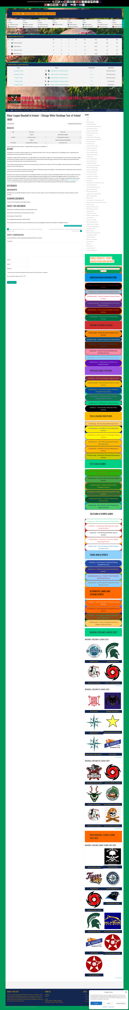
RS (107, 39)
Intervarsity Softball (91, 219)
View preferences (121, 1003)
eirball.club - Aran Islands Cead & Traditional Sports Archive (103, 506)
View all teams (118, 685)
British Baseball (90, 204)
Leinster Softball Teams (92, 152)
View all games (118, 88)
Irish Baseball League (91, 124)
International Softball (92, 235)
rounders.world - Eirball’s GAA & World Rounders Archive (103, 486)
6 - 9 (92, 81)
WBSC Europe (90, 198)
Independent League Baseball (94, 193)
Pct (96, 39)
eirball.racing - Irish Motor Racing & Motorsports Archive (103, 456)
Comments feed (89, 999)
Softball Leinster (90, 143)
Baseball (67, 226)
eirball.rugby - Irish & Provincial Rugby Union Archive (103, 334)
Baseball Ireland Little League (93, 137)
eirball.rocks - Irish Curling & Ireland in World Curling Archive (103, 547)
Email (9, 264)
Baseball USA (45, 110)
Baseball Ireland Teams (92, 128)
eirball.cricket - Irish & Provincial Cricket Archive (103, 339)
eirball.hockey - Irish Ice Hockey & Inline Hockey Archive (103, 297)
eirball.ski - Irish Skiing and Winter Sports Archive (103, 534)
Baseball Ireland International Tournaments (97, 202)
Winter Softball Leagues (92, 222)
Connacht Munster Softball (93, 165)
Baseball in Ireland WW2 (92, 130)
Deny (108, 1003)
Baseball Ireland (18, 110)
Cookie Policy (105, 1006)
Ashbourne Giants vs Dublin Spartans (59, 74)
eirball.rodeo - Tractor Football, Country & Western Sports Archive (103, 623)
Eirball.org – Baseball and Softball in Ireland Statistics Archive (68, 100)
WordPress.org (88, 1001)
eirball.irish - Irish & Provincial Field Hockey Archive (103, 345)
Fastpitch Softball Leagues (93, 215)
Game (56, 67)
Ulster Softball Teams (92, 161)
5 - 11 (91, 77)
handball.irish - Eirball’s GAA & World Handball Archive (103, 479)
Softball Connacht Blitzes (92, 176)
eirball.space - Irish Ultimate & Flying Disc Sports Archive (103, 610)
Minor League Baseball (92, 191)
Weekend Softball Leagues (93, 226)
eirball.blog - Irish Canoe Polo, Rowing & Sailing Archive (103, 436)
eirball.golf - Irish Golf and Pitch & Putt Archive (103, 357)
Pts (85, 39)
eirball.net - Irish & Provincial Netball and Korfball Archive (103, 352)
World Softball (90, 241)
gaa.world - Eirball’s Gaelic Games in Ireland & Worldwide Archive (103, 472)
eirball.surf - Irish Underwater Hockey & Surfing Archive (103, 603)
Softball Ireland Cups (91, 213)
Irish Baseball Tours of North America (95, 182)
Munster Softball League (92, 169)
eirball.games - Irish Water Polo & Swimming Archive (103, 429)
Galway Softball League (92, 167)
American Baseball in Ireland (93, 187)
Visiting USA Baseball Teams (74, 123)
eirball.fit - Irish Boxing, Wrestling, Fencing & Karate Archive (103, 527)
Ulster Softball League (92, 158)
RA (117, 39)
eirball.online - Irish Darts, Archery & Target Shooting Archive (103, 540)
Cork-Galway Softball (91, 171)
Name (9, 259)
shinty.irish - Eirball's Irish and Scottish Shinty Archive (103, 570)
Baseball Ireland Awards (92, 133)
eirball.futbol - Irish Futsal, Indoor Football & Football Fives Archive (103, 391)
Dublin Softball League (92, 148)
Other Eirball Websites (89, 110)
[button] (126, 992)
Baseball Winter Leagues (92, 209)
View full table (118, 56)
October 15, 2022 (18, 84)
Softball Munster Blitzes (92, 178)
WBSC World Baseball (54, 110)
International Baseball (75, 226)
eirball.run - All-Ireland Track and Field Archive (103, 521)
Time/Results (91, 67)
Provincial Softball (35, 110)
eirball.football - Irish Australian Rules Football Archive (103, 384)
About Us (80, 110)
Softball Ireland (64, 110)
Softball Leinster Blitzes (92, 154)
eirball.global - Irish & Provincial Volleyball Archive (103, 318)
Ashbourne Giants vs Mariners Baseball (59, 84)
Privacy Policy (111, 1006)
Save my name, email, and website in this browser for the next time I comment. (28, 272)
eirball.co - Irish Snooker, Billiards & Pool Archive (103, 409)
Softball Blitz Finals (91, 228)
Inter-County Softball (92, 174)
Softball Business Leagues (93, 224)
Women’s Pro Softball (92, 239)
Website (9, 268)
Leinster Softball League (92, 145)
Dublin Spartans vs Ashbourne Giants (59, 70)
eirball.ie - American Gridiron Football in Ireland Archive (103, 286)
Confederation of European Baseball (95, 200)
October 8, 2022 (18, 81)
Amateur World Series (92, 185)
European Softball (91, 237)
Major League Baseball (92, 189)
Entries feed (88, 996)
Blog (12, 110)
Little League (27, 110)
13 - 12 (91, 84)
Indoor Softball (90, 217)
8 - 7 (92, 70)
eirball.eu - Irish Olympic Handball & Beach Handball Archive (103, 563)
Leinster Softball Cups (92, 150)
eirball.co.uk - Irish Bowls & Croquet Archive (103, 403)
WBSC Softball (73, 110)
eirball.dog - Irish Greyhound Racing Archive (103, 424)
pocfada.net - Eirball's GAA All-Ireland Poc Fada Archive (103, 493)
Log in (86, 994)
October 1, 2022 (18, 77)
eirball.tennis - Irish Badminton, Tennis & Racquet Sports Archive (103, 397)
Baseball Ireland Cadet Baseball (94, 139)
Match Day (111, 67)
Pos (9, 39)
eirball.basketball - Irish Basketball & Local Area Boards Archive (103, 304)
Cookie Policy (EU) (91, 248)
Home (8, 110)
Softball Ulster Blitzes (92, 163)
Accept (96, 1003)
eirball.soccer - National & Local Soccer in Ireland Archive (103, 363)
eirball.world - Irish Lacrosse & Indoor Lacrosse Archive (103, 311)
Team (12, 39)
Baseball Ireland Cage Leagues (94, 126)
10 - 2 (91, 74)
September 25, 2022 (18, 70)
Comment (10, 241)
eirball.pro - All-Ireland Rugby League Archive (103, 378)
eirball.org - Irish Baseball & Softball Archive (103, 292)
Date (18, 67)
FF (76, 39)
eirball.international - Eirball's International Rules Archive (103, 500)
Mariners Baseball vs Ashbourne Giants (59, 81)
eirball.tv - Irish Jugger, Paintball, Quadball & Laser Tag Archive (103, 616)
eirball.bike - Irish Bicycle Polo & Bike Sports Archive (103, 450)
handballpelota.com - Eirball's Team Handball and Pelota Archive (103, 577)
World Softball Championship (93, 232)
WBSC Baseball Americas (92, 206)
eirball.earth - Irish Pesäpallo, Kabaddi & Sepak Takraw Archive (103, 584)
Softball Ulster (90, 156)
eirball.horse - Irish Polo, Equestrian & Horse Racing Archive (103, 443)
